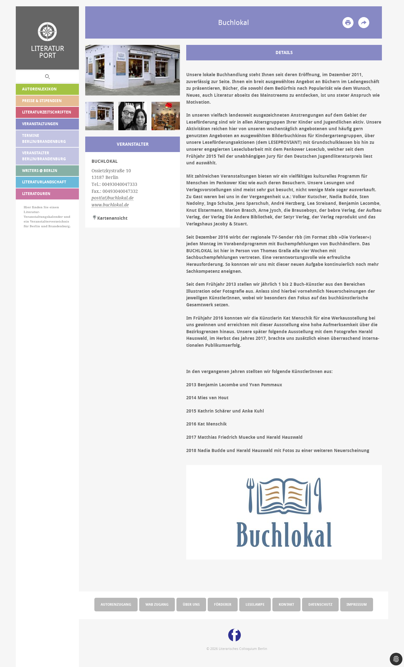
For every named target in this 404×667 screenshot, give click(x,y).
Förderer (222, 604)
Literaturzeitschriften (46, 112)
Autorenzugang (116, 604)
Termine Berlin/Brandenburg (44, 138)
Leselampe (255, 604)
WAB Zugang (157, 604)
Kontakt (286, 604)
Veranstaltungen (40, 123)
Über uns (191, 604)
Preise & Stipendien (42, 100)
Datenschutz (320, 604)
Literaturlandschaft (44, 182)
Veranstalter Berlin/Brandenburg (44, 156)
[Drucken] (348, 22)
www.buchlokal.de (110, 204)
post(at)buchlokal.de (113, 197)
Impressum (357, 604)
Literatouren (36, 193)
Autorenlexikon (39, 89)
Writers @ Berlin (39, 170)
